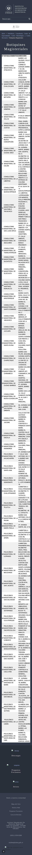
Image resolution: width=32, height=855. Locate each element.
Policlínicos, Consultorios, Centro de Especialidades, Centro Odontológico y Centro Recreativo (16, 36)
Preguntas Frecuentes (16, 811)
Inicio (3, 33)
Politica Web (16, 807)
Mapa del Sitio (16, 804)
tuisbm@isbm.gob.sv (16, 842)
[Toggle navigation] (28, 5)
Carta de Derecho (16, 814)
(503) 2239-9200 (16, 835)
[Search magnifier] (29, 18)
